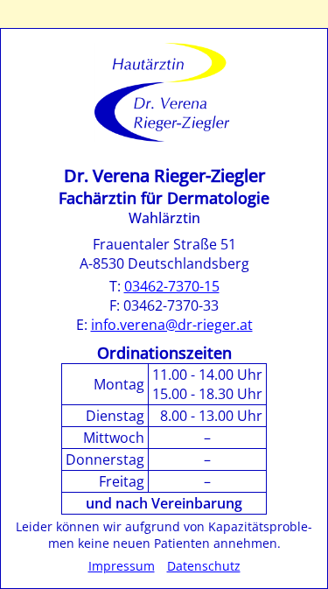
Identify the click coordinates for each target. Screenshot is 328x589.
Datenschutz (204, 565)
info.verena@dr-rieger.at (172, 324)
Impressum (121, 565)
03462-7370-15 (172, 286)
